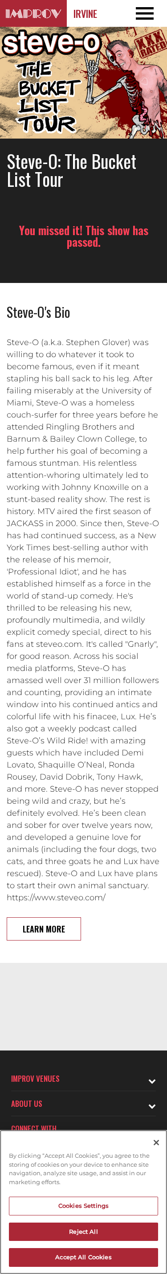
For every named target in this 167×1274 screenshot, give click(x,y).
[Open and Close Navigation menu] (150, 13)
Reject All (83, 1231)
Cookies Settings (83, 1205)
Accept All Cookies (83, 1257)
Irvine (85, 13)
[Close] (156, 1142)
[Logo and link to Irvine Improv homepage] (33, 13)
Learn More (44, 929)
